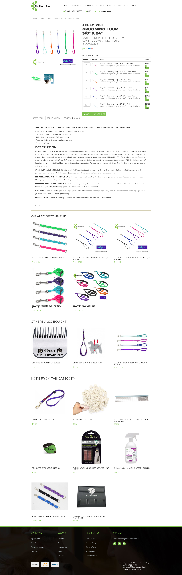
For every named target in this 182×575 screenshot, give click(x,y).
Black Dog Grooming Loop (44, 418)
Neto (139, 569)
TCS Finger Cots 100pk (82, 418)
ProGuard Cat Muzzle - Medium (46, 466)
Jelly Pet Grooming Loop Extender (48, 256)
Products (73, 5)
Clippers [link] (34, 549)
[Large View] (36, 77)
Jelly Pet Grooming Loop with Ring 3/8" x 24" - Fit (132, 256)
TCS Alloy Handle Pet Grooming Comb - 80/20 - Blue (131, 418)
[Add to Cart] (107, 355)
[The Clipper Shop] (45, 5)
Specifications (53, 116)
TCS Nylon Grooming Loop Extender (48, 514)
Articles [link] (61, 553)
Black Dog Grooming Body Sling (87, 361)
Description (38, 116)
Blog (122, 5)
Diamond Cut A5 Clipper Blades (46, 361)
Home (65, 5)
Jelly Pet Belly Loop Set (84, 304)
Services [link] (61, 541)
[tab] (38, 116)
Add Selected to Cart (95, 112)
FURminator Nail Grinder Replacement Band (91, 467)
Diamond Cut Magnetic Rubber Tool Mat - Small (89, 515)
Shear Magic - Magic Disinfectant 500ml (132, 466)
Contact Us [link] (62, 545)
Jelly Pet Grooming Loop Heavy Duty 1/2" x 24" (130, 361)
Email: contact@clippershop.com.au (126, 537)
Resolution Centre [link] (37, 545)
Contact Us (114, 5)
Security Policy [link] (91, 549)
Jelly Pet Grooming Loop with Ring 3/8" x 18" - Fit (90, 256)
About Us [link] (61, 537)
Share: (85, 46)
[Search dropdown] (70, 9)
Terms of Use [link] (90, 537)
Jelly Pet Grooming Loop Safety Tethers (46, 304)
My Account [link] (35, 537)
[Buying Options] (66, 250)
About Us (103, 5)
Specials (85, 5)
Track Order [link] (35, 541)
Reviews (68, 116)
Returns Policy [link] (91, 545)
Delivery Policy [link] (91, 553)
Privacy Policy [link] (91, 541)
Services (94, 5)
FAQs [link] (60, 549)
